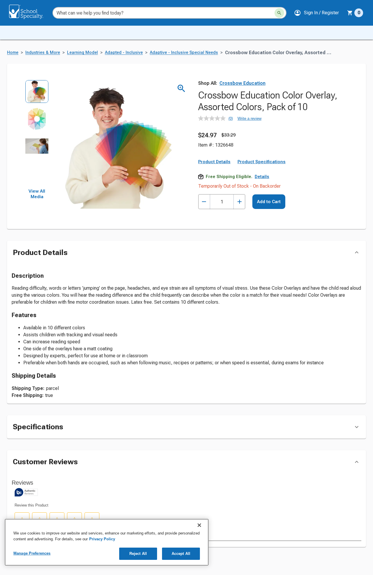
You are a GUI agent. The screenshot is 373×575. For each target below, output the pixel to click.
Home (12, 52)
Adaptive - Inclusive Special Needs (184, 52)
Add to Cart (269, 201)
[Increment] (239, 201)
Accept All (181, 553)
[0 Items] (350, 13)
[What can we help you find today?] (279, 13)
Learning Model (82, 52)
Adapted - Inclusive (124, 52)
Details (262, 176)
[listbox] (36, 134)
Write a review (249, 118)
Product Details (214, 161)
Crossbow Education (242, 83)
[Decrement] (204, 201)
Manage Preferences (31, 553)
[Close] (199, 525)
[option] (36, 93)
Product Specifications (261, 161)
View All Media (37, 194)
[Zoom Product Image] (181, 88)
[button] (316, 12)
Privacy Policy (102, 539)
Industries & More (42, 52)
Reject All (138, 553)
